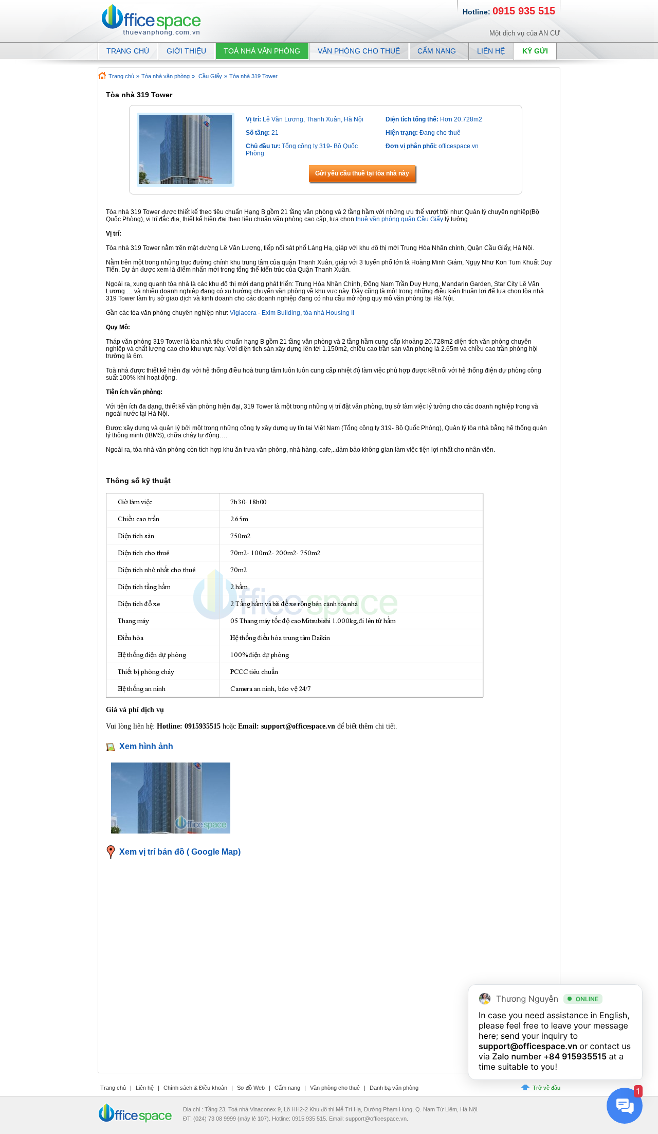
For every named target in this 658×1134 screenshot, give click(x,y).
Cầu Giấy (210, 76)
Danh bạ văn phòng (394, 1088)
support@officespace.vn (528, 1046)
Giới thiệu (186, 51)
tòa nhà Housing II (328, 312)
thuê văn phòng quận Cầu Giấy (399, 219)
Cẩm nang (436, 51)
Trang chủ (121, 76)
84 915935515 (578, 1056)
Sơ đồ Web (251, 1088)
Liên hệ (491, 51)
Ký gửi (535, 51)
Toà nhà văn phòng (262, 51)
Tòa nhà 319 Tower (253, 76)
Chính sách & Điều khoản (195, 1088)
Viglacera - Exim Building (265, 312)
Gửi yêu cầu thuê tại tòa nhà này (362, 173)
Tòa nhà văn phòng (165, 76)
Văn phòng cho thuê (359, 51)
